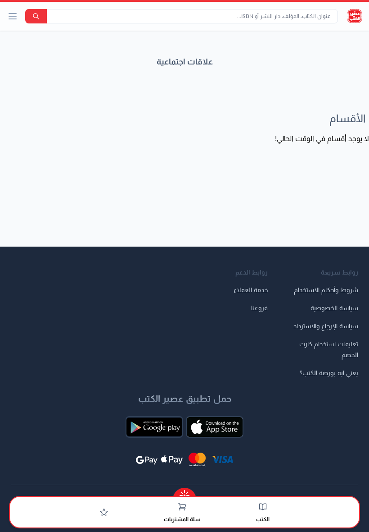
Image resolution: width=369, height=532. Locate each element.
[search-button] (36, 16)
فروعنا (259, 308)
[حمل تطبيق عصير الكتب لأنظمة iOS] (214, 427)
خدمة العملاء (251, 290)
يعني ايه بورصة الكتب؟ (329, 373)
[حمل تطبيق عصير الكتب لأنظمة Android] (154, 427)
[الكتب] (262, 506)
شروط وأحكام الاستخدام (326, 290)
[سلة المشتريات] (182, 506)
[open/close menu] (12, 16)
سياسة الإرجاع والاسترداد (325, 326)
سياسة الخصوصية (334, 308)
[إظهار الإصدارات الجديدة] (184, 493)
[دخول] (104, 512)
